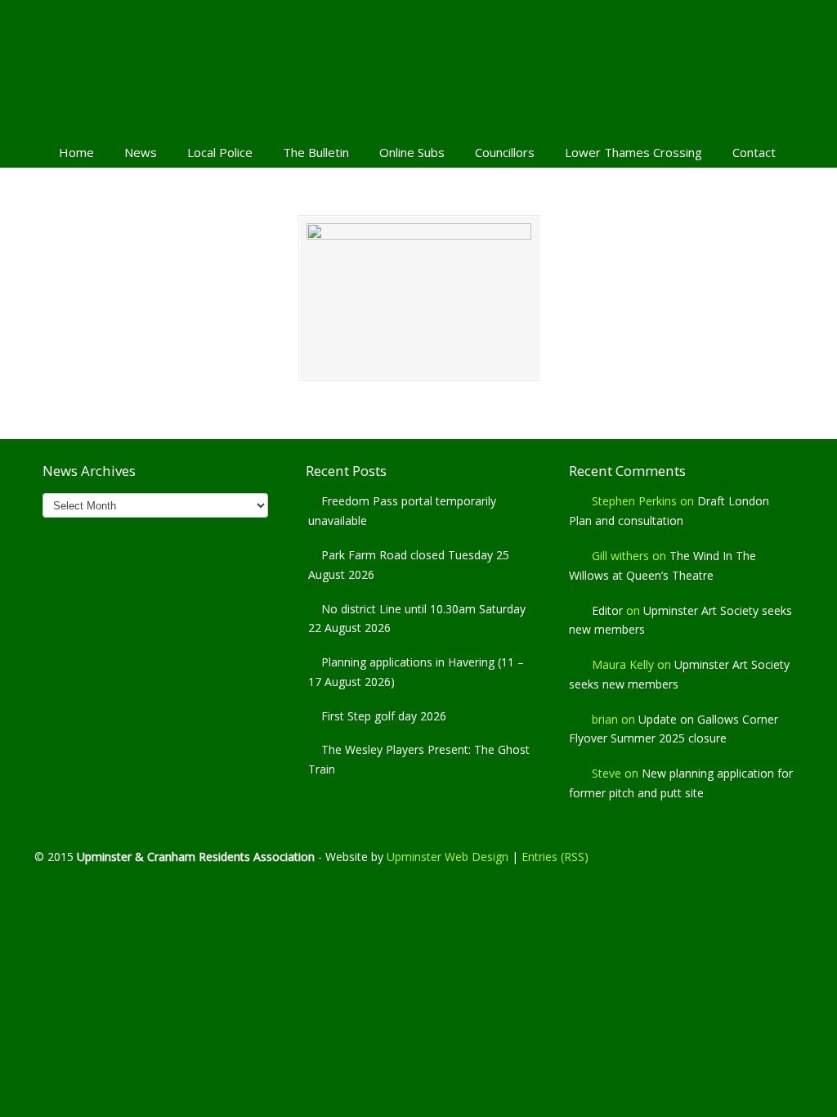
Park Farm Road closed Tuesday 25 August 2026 (408, 564)
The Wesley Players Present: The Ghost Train (419, 759)
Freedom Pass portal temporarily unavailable (402, 510)
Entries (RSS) (555, 856)
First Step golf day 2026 (383, 716)
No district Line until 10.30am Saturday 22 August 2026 (417, 618)
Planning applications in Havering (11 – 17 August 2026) (416, 671)
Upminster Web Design (447, 856)
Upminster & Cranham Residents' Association (418, 66)
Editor (607, 610)
